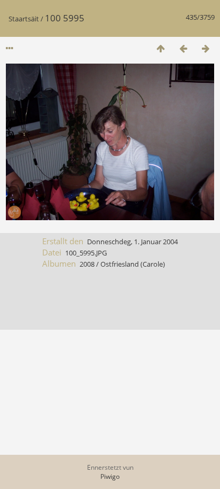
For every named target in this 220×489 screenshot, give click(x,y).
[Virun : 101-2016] (205, 48)
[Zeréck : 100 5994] (183, 48)
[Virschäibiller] (161, 48)
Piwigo (110, 476)
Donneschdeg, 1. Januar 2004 (132, 241)
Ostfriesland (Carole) (132, 264)
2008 (87, 264)
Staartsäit (24, 19)
